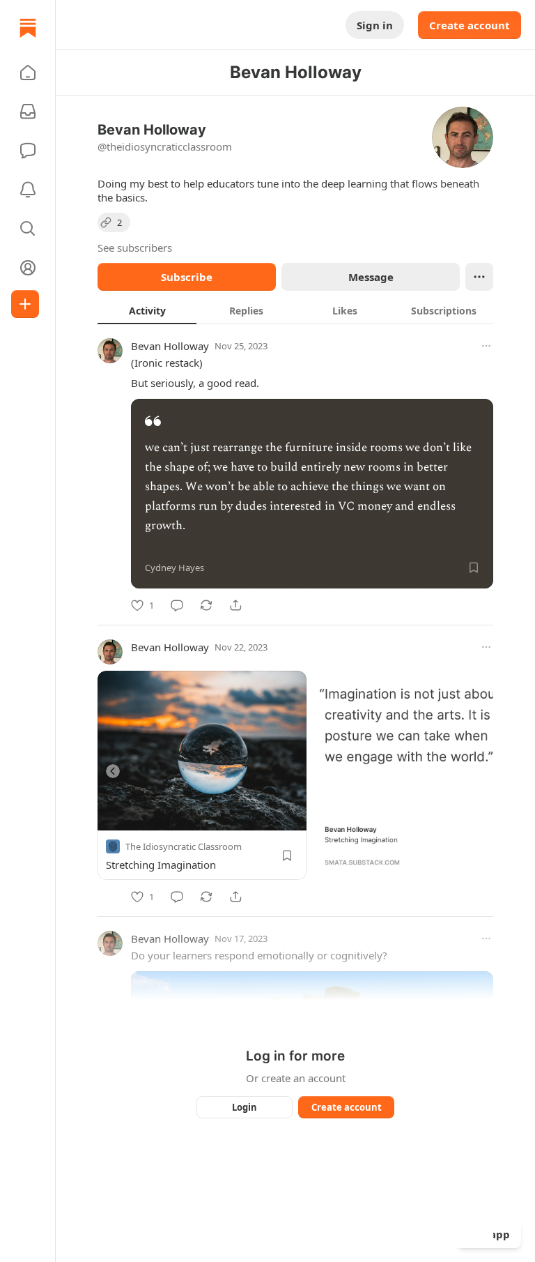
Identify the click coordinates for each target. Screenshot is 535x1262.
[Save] (474, 567)
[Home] (28, 28)
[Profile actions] (479, 277)
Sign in (375, 25)
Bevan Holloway (170, 346)
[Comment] (177, 605)
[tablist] (295, 310)
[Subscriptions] (28, 111)
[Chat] (28, 150)
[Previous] (113, 771)
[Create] (25, 304)
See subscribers (135, 247)
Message (371, 277)
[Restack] (206, 605)
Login (244, 1107)
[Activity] (28, 189)
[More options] (486, 346)
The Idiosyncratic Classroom (183, 846)
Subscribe (186, 277)
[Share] (235, 605)
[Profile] (28, 267)
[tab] (147, 310)
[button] (28, 72)
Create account (469, 25)
